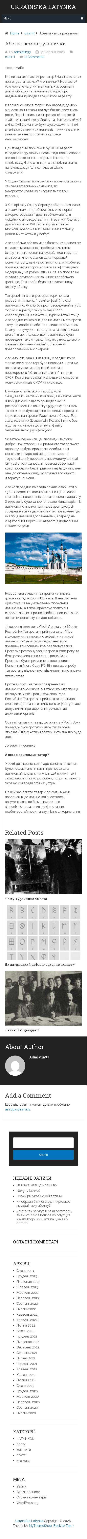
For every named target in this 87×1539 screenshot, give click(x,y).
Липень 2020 (26, 1413)
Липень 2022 (26, 1309)
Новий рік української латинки (40, 1196)
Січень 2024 (26, 1271)
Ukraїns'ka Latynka (43, 7)
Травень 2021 (27, 1369)
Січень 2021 (25, 1386)
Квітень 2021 (26, 1375)
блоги (21, 1444)
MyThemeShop (40, 1526)
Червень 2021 (27, 1364)
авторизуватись (17, 1109)
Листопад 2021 (28, 1342)
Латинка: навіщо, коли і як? (37, 1185)
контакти (24, 1450)
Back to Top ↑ (63, 1526)
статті (10, 57)
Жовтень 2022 (28, 1293)
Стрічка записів (28, 1492)
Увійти (21, 1486)
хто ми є (23, 1461)
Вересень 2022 (28, 1298)
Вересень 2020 (28, 1402)
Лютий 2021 (26, 1380)
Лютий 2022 (26, 1325)
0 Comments (34, 57)
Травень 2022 (27, 1320)
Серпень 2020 (27, 1407)
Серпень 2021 (27, 1353)
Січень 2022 (25, 1331)
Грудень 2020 (27, 1391)
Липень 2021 (26, 1358)
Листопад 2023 (28, 1282)
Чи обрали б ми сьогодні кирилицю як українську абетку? (43, 1204)
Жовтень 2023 (28, 1287)
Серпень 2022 (27, 1303)
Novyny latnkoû (28, 1191)
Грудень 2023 (27, 1276)
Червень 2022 (27, 1314)
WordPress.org (28, 1503)
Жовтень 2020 (28, 1397)
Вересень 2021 (28, 1347)
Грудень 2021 (27, 1336)
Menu (7, 18)
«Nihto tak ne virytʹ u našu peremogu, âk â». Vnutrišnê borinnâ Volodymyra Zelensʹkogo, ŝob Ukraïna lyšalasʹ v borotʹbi (44, 1217)
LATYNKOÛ (25, 1439)
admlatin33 (22, 52)
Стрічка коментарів (32, 1497)
